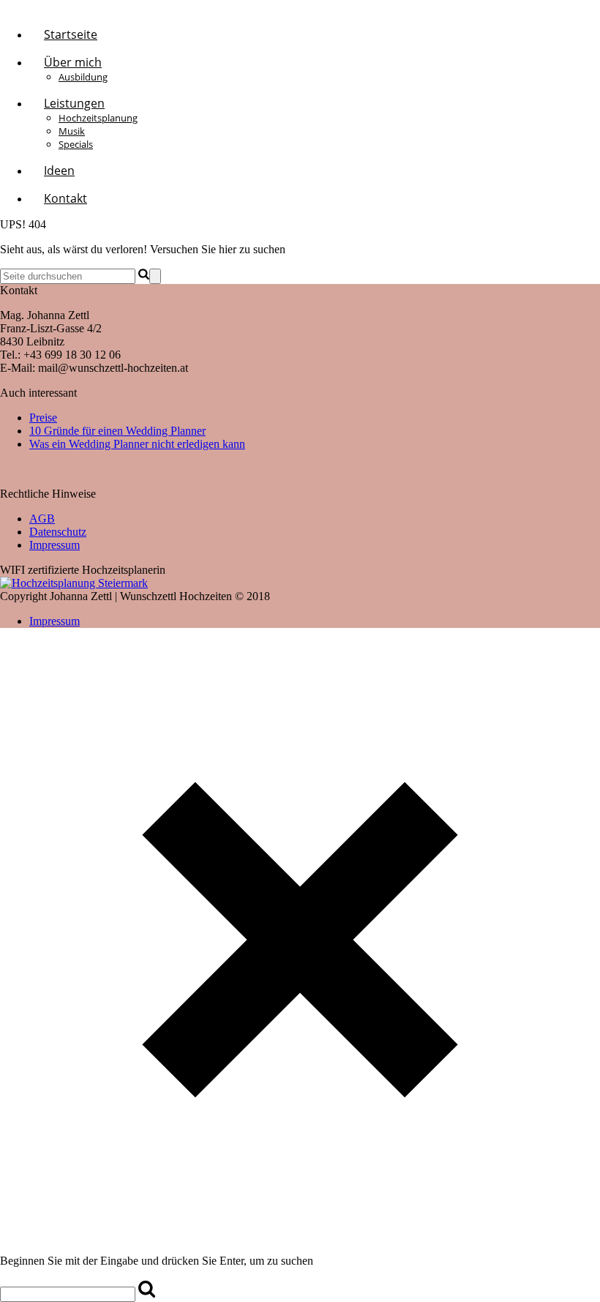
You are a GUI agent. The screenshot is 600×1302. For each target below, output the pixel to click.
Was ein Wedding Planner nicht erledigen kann (137, 444)
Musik (72, 131)
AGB (42, 518)
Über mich (73, 62)
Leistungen (74, 103)
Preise (43, 417)
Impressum (54, 545)
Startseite (70, 34)
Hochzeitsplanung (98, 117)
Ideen (59, 170)
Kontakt (65, 198)
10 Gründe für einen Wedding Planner (117, 430)
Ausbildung (83, 76)
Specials (76, 144)
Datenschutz (57, 531)
